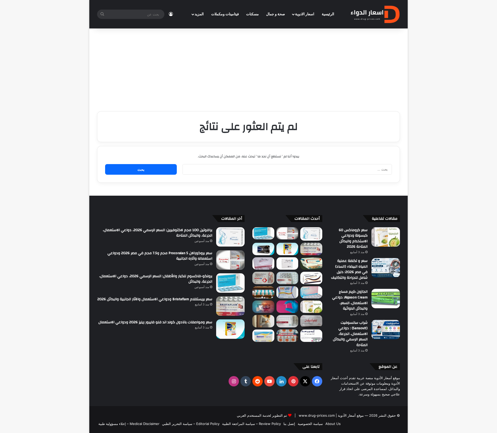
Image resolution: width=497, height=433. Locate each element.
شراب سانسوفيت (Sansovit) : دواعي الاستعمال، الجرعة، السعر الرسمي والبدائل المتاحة (350, 333)
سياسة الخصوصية (310, 424)
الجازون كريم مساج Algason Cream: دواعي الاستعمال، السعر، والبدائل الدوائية (350, 300)
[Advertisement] (248, 67)
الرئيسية (328, 14)
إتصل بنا (289, 424)
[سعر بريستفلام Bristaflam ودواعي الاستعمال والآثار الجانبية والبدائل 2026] (311, 249)
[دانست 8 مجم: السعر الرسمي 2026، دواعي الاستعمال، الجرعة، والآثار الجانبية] (263, 335)
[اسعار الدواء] (375, 14)
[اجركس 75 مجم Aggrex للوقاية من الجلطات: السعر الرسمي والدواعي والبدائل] (263, 278)
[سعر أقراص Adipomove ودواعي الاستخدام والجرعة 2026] (263, 292)
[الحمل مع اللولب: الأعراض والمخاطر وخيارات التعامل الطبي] (287, 306)
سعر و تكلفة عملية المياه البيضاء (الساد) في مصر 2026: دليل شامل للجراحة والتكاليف (349, 269)
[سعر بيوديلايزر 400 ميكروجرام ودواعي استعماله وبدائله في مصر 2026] (263, 263)
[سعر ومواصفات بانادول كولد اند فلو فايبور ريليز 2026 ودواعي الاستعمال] (287, 249)
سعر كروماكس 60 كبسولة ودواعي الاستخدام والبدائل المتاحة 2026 (353, 238)
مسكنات (252, 14)
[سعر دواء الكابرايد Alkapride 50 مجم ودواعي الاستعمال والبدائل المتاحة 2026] (263, 306)
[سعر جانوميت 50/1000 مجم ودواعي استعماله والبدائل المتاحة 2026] (287, 321)
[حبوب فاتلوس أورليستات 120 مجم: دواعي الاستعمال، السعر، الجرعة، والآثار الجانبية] (287, 292)
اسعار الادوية (304, 14)
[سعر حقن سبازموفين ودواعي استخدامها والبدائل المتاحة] (263, 321)
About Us (333, 424)
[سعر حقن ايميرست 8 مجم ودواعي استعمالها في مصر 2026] (311, 335)
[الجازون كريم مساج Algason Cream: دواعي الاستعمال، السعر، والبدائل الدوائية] (385, 298)
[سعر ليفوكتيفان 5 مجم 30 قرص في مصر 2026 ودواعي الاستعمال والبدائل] (311, 321)
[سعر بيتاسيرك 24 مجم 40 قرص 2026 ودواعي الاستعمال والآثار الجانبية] (287, 263)
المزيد (199, 14)
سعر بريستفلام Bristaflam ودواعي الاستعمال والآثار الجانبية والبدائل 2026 (154, 299)
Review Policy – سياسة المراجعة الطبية (251, 424)
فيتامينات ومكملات (225, 14)
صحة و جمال (275, 14)
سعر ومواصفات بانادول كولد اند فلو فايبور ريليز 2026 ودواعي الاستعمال (155, 322)
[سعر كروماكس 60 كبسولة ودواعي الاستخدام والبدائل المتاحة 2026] (385, 237)
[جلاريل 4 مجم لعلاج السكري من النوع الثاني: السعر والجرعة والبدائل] (287, 278)
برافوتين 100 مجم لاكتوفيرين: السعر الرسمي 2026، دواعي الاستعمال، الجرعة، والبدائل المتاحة (157, 233)
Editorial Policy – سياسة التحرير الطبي (191, 424)
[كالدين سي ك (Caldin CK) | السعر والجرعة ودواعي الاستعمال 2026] (311, 292)
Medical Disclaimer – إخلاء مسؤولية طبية (128, 424)
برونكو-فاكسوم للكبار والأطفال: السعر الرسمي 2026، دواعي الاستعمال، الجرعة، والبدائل (155, 279)
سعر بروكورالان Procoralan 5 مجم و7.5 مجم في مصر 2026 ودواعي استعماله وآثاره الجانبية (159, 256)
